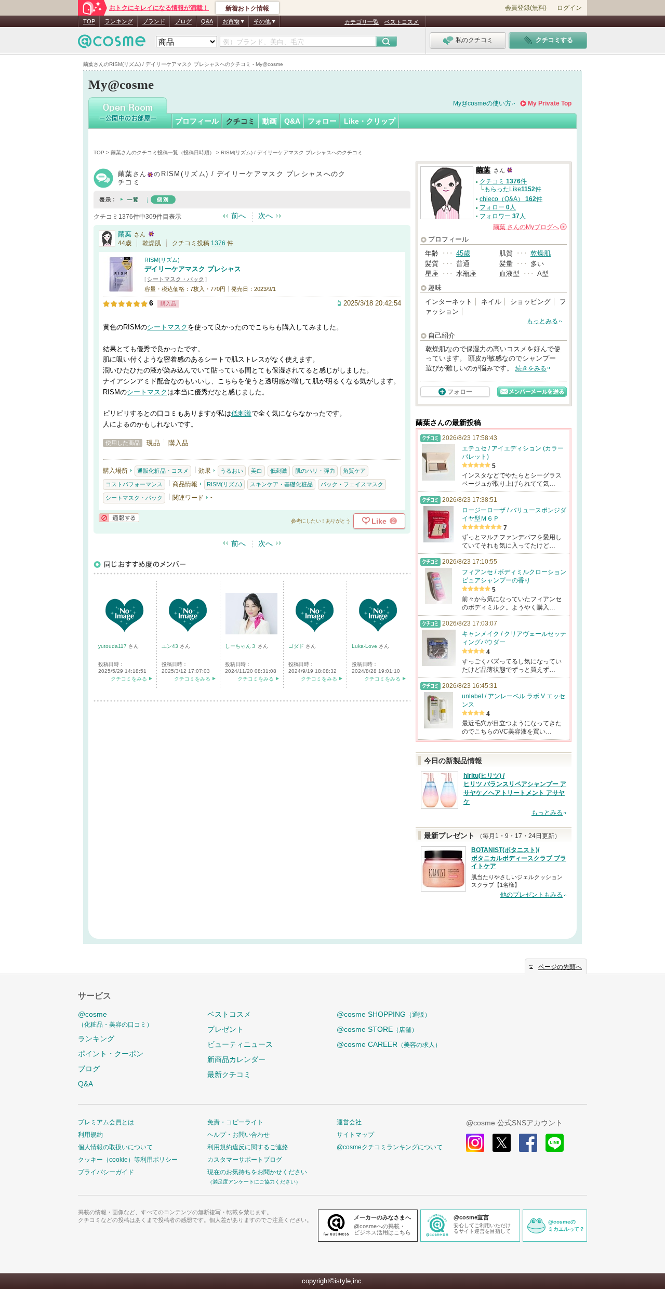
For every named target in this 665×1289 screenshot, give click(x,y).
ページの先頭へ (560, 967)
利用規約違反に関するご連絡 (247, 1147)
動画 (269, 121)
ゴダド (296, 646)
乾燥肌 (540, 253)
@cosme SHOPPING (384, 1014)
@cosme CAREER (389, 1044)
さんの (529, 227)
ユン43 (171, 646)
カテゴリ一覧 (361, 22)
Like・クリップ (369, 121)
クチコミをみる (129, 679)
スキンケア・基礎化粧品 (281, 484)
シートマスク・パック (175, 279)
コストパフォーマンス (134, 484)
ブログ (183, 21)
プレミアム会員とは (106, 1122)
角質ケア (354, 471)
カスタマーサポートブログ (244, 1159)
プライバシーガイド (106, 1172)
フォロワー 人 (503, 216)
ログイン (569, 7)
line (555, 1143)
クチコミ (240, 121)
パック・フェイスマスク (352, 484)
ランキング (118, 21)
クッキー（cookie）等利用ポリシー (128, 1159)
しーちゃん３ (241, 646)
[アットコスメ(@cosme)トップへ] (111, 44)
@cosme (115, 1019)
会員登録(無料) (526, 7)
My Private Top (549, 103)
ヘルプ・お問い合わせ (238, 1134)
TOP (89, 21)
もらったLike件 (512, 189)
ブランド (153, 21)
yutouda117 (113, 646)
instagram (475, 1143)
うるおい (231, 471)
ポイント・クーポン (110, 1053)
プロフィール (197, 121)
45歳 (463, 253)
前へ (238, 215)
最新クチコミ (229, 1074)
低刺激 (241, 413)
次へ (265, 215)
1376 (218, 243)
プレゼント (225, 1029)
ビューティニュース (240, 1044)
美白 (256, 471)
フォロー (322, 121)
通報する (119, 517)
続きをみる (531, 368)
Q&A (207, 21)
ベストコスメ (401, 22)
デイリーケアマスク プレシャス (192, 269)
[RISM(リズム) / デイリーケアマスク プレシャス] (121, 288)
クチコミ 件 (503, 181)
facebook (528, 1143)
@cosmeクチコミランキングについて (390, 1147)
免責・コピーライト (235, 1122)
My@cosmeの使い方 (482, 103)
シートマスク (167, 327)
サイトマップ (355, 1134)
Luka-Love (365, 646)
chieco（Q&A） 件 (511, 199)
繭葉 (124, 234)
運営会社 (349, 1122)
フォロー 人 (498, 207)
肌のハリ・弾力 (315, 471)
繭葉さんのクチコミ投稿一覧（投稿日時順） (163, 152)
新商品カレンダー (236, 1059)
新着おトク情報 (247, 8)
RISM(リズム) (162, 260)
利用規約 (90, 1134)
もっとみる (542, 321)
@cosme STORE (377, 1029)
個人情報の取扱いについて (115, 1147)
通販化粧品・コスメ (163, 471)
